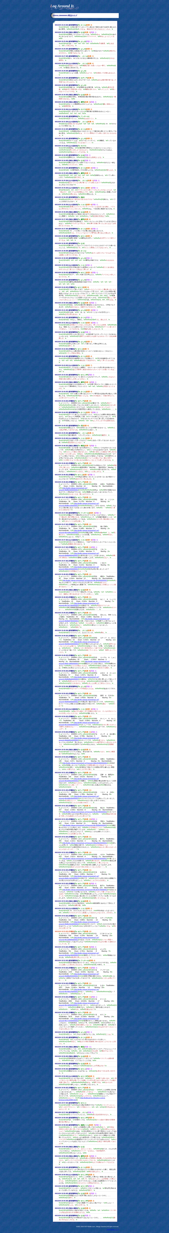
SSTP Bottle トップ (113, 1229)
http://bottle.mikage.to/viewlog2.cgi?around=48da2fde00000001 (85, 843)
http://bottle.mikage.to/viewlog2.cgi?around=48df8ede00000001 (85, 858)
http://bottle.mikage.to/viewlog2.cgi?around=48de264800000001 (85, 763)
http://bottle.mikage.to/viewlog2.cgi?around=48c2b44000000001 (85, 580)
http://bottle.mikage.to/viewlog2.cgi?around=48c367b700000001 (85, 890)
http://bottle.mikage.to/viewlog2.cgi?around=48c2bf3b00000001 (85, 825)
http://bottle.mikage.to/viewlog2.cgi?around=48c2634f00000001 (85, 812)
